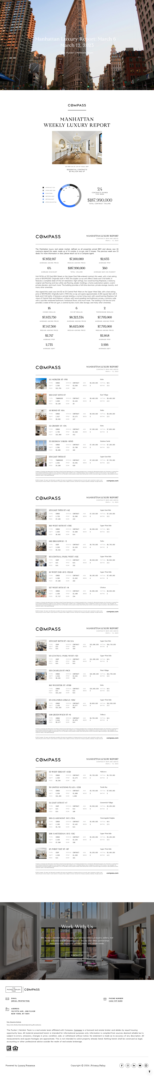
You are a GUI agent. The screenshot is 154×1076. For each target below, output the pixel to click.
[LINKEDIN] (134, 1065)
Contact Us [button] (77, 955)
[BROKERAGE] (146, 1065)
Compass (78, 1030)
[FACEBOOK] (122, 1065)
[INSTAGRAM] (128, 1065)
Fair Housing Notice (14, 1022)
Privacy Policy (98, 1065)
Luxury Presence (26, 1065)
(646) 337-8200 (115, 1001)
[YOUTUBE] (140, 1065)
